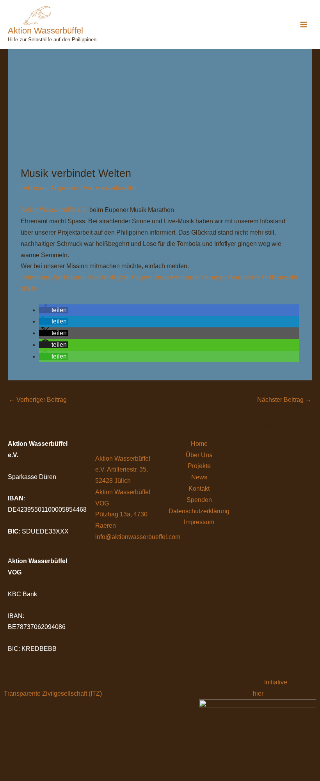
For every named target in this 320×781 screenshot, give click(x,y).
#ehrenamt (35, 277)
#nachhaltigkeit (109, 277)
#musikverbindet (177, 277)
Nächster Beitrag (284, 399)
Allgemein (65, 188)
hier (258, 693)
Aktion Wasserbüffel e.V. (54, 210)
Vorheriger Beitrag (38, 399)
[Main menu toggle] (303, 24)
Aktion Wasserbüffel (45, 30)
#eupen (142, 277)
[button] (53, 310)
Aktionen (35, 188)
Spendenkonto (44, 423)
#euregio (213, 277)
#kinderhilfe (244, 277)
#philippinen (69, 277)
